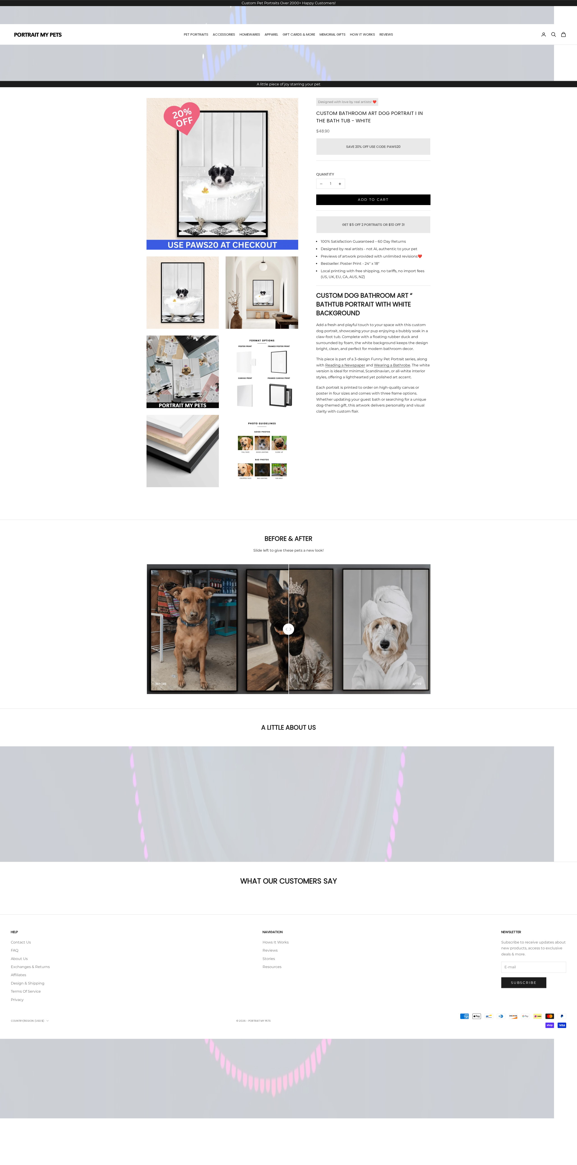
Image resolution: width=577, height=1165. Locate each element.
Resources (272, 967)
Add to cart (373, 200)
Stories (269, 959)
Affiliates (18, 975)
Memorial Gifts (333, 34)
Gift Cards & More (299, 34)
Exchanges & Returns (30, 967)
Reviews (386, 34)
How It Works (362, 34)
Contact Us (21, 942)
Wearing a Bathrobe (392, 365)
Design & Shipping (27, 983)
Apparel (271, 34)
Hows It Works (276, 942)
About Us (19, 959)
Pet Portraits (196, 34)
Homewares (250, 34)
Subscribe (523, 982)
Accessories (224, 34)
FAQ (14, 950)
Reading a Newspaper (345, 365)
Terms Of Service (26, 991)
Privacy (17, 1000)
